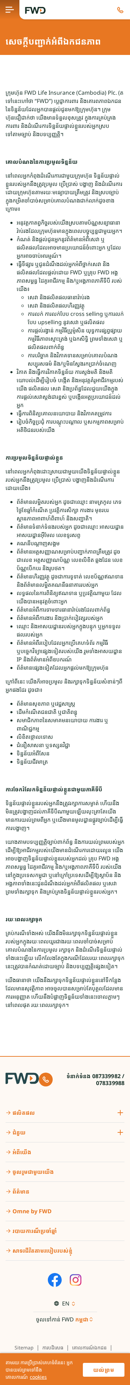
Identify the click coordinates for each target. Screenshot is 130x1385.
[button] (120, 9)
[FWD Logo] (35, 10)
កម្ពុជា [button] (81, 1319)
